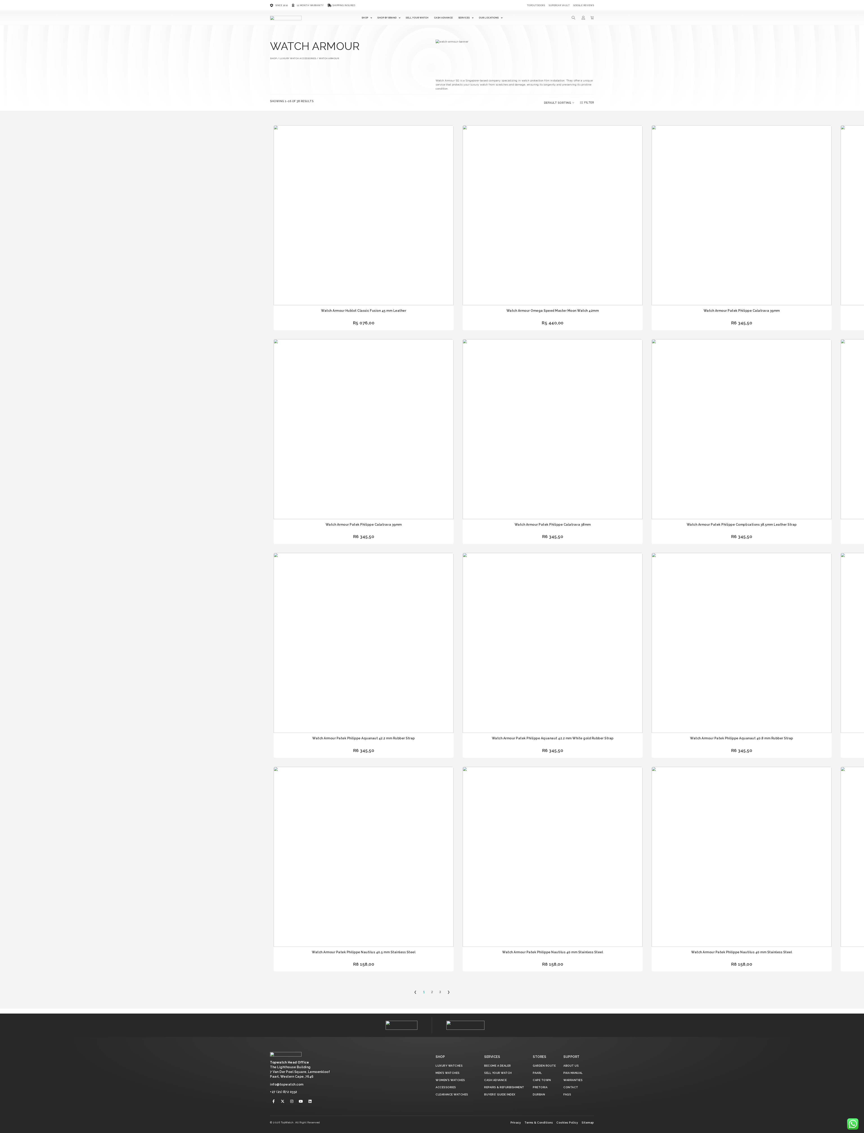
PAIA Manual (573, 1073)
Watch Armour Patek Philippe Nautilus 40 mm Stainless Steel (552, 952)
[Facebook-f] (273, 1101)
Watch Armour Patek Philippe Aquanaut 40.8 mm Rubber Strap (741, 738)
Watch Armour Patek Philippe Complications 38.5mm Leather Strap (742, 524)
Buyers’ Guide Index (499, 1094)
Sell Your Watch (417, 17)
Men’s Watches (448, 1073)
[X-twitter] (282, 1101)
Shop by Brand (387, 17)
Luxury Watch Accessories (298, 58)
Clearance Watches (452, 1094)
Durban (539, 1094)
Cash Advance (443, 17)
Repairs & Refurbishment (504, 1087)
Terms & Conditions (538, 1122)
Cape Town (542, 1080)
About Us (571, 1065)
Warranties (573, 1080)
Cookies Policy (567, 1122)
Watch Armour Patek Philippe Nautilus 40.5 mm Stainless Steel (363, 952)
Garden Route (544, 1065)
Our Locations (489, 17)
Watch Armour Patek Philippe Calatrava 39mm (742, 310)
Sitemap (588, 1122)
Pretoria (540, 1087)
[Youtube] (301, 1101)
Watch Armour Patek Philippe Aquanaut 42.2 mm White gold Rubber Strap (553, 738)
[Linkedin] (310, 1101)
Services (464, 17)
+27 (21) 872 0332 (283, 1092)
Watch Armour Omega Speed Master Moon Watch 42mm (552, 310)
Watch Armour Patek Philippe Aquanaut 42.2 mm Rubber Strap (363, 738)
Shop (365, 17)
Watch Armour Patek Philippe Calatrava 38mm (553, 524)
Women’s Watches (450, 1080)
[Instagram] (291, 1101)
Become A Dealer (497, 1065)
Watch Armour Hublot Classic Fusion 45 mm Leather (363, 310)
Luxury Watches (449, 1065)
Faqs (567, 1094)
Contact (570, 1087)
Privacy (516, 1122)
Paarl (537, 1073)
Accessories (446, 1087)
